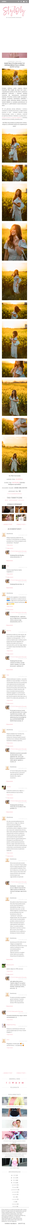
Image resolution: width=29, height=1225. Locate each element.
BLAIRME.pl (19, 479)
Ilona (8, 1039)
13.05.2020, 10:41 (22, 750)
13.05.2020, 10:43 (22, 708)
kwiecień (14, 1204)
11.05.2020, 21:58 (22, 567)
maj (14, 1201)
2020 (14, 1182)
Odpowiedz (10, 545)
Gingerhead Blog (11, 1024)
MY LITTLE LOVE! (14, 1129)
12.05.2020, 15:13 (22, 818)
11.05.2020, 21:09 (22, 535)
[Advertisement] (14, 36)
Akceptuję (21, 1223)
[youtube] (23, 1083)
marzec (14, 1206)
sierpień (14, 1194)
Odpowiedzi (10, 548)
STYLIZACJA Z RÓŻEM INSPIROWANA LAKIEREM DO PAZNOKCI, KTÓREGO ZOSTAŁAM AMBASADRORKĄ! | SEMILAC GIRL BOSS (14, 1155)
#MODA (6, 500)
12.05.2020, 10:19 (22, 676)
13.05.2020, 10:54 (22, 614)
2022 (14, 1177)
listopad (14, 1187)
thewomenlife (10, 964)
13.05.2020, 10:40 (22, 802)
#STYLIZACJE (21, 500)
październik (14, 1189)
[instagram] (21, 1)
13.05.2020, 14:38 (22, 899)
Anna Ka (9, 630)
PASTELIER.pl (16, 482)
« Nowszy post (7, 524)
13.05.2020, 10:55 (22, 552)
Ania (8, 566)
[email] (23, 1)
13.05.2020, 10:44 (22, 658)
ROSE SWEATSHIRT (14, 1168)
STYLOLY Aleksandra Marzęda (18, 551)
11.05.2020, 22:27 (22, 632)
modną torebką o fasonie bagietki (11, 117)
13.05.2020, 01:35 (22, 860)
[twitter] (19, 1083)
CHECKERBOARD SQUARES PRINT (14, 1106)
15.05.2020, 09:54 (22, 1026)
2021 (14, 1180)
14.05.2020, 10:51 (22, 768)
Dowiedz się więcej (11, 1223)
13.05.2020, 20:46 (22, 995)
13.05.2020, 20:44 (22, 939)
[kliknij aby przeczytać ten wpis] (14, 1101)
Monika (9, 786)
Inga (8, 675)
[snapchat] (16, 1083)
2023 (14, 1175)
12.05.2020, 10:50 (22, 731)
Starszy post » (21, 524)
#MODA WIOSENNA (13, 500)
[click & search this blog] (26, 1)
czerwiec (14, 1199)
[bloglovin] (13, 1083)
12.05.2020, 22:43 (22, 966)
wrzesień (14, 1192)
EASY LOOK (14, 1118)
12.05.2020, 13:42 (22, 788)
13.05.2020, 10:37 (22, 978)
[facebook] (18, 1)
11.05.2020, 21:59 (22, 594)
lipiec (14, 1197)
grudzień (14, 1185)
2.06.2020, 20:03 (23, 1041)
